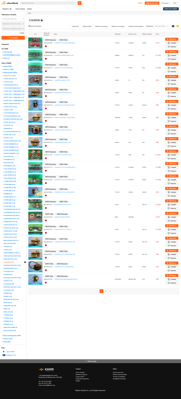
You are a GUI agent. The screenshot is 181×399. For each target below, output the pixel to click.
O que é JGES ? (80, 376)
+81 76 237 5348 (46, 381)
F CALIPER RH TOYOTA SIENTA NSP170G (64, 242)
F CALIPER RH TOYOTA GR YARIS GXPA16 (64, 43)
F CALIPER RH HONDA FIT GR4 (61, 80)
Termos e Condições (119, 376)
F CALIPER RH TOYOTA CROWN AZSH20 (64, 105)
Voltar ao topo (91, 361)
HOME (29, 13)
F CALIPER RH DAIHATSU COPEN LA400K (64, 117)
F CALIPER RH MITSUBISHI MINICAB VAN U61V (66, 279)
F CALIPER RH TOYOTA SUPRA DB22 (63, 67)
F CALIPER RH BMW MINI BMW (62, 217)
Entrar (140, 3)
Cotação (173, 43)
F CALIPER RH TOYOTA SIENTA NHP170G (64, 254)
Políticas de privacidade (120, 374)
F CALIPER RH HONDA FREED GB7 (62, 92)
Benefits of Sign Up (81, 374)
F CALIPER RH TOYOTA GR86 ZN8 (62, 155)
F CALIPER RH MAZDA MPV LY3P (62, 142)
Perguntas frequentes (82, 378)
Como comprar (20, 9)
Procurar (14, 38)
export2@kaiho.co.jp (49, 385)
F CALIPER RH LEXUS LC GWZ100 (62, 204)
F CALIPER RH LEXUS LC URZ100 (62, 229)
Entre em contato (171, 9)
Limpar (22, 33)
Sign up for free (152, 3)
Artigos (29, 9)
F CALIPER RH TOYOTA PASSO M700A (64, 266)
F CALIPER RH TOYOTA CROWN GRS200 (64, 192)
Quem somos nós (118, 372)
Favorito (173, 46)
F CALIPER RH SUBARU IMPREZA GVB (63, 55)
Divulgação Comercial (119, 378)
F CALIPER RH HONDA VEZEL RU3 (62, 130)
